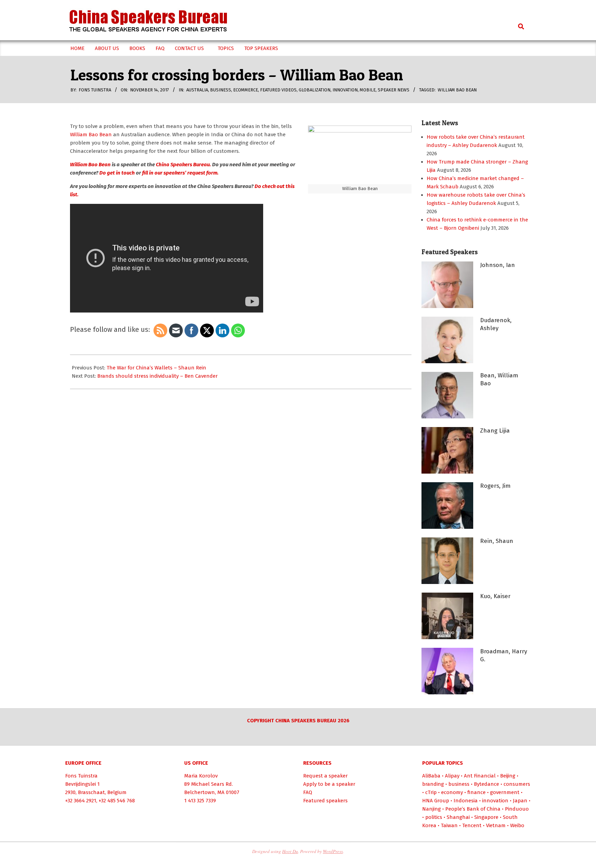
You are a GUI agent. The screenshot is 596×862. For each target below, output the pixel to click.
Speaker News (393, 89)
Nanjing (431, 809)
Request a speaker (325, 776)
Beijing (507, 776)
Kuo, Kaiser (495, 596)
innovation (345, 89)
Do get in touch (116, 173)
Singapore (486, 817)
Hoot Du (290, 851)
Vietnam (496, 825)
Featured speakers (325, 800)
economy (452, 792)
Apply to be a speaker (329, 784)
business (220, 89)
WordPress (333, 851)
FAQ (307, 792)
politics (433, 817)
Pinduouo (517, 809)
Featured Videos (278, 89)
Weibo (517, 825)
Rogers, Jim (495, 485)
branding (433, 784)
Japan (520, 800)
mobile (368, 89)
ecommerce (245, 89)
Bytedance (486, 784)
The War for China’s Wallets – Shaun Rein (156, 368)
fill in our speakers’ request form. (180, 173)
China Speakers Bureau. (183, 164)
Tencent (471, 825)
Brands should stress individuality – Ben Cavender (157, 376)
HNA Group (435, 800)
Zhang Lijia (495, 430)
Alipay (452, 776)
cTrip (431, 792)
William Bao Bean (457, 89)
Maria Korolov (201, 776)
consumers (517, 784)
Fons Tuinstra (81, 776)
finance (476, 792)
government (504, 792)
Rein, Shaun (496, 541)
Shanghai (458, 817)
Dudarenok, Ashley (495, 324)
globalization (314, 89)
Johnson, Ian (497, 265)
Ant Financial (480, 776)
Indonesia (466, 800)
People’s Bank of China (472, 809)
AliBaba (431, 776)
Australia (197, 89)
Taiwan (449, 825)
